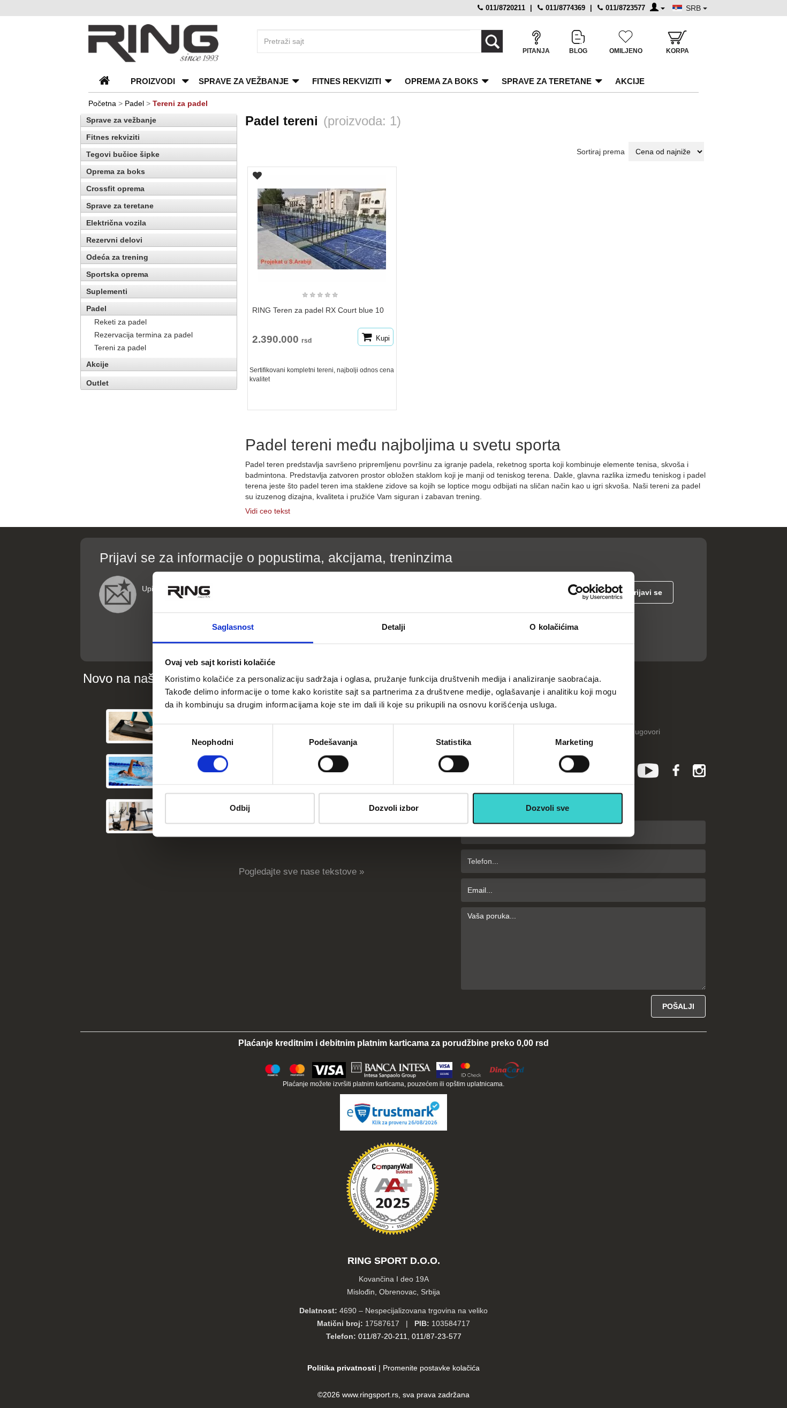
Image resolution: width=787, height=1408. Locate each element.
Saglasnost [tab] (233, 627)
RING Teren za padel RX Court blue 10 (318, 310)
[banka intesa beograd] (391, 1068)
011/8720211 (504, 8)
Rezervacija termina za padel (143, 334)
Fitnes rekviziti (346, 81)
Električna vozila (116, 223)
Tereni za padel (120, 347)
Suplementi (106, 291)
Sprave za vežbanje (244, 81)
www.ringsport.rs (370, 1394)
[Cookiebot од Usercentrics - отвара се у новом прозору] (576, 592)
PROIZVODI (153, 81)
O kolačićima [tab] (553, 627)
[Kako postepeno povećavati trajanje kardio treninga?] (133, 771)
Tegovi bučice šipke (123, 154)
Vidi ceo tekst (267, 511)
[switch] (333, 763)
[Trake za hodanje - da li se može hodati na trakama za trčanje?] (133, 726)
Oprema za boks (441, 81)
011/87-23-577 (436, 1336)
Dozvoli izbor (394, 808)
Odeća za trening (117, 257)
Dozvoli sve (547, 808)
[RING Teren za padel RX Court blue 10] (322, 224)
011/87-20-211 (382, 1336)
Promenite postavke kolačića (431, 1368)
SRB (694, 8)
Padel (134, 103)
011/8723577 (624, 8)
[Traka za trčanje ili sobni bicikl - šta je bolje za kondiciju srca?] (133, 816)
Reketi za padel (120, 322)
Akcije (630, 81)
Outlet (97, 383)
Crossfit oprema (115, 188)
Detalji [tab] (394, 627)
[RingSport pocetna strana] (109, 81)
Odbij (240, 808)
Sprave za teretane (547, 81)
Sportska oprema (117, 274)
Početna (102, 103)
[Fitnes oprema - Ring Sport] (163, 43)
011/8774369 (564, 8)
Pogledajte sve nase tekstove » (301, 872)
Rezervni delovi (114, 240)
